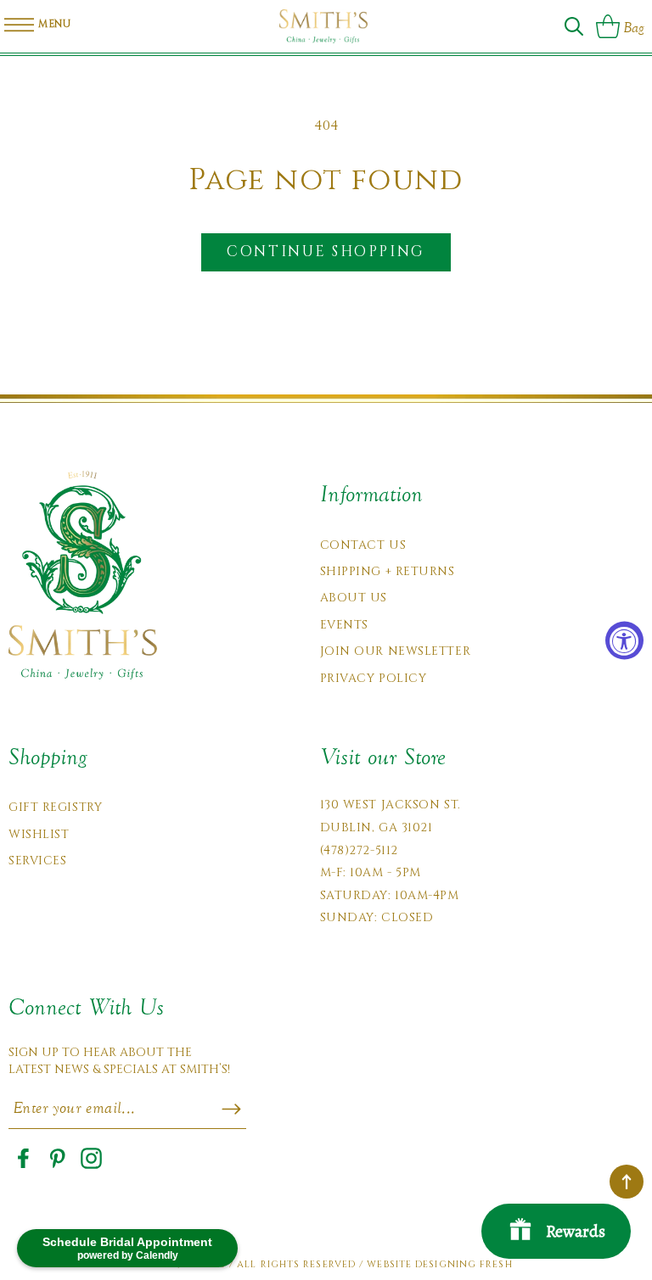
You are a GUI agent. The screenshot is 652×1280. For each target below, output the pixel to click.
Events (344, 625)
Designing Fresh (464, 1264)
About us (353, 598)
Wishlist (38, 834)
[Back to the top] (627, 1182)
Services (37, 860)
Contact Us (363, 545)
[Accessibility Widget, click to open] (624, 640)
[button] (574, 26)
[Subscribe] (231, 1109)
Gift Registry (55, 807)
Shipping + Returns (387, 571)
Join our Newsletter (395, 651)
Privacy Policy (373, 678)
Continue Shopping (325, 251)
